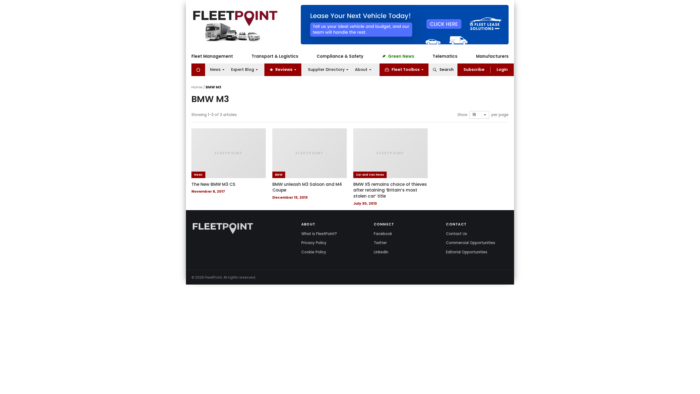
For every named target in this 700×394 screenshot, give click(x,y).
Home (196, 87)
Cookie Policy (313, 252)
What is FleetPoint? (319, 233)
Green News (401, 56)
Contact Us (456, 233)
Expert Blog (242, 69)
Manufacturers (492, 56)
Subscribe (474, 69)
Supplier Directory (326, 69)
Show (462, 115)
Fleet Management (212, 56)
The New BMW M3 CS (213, 184)
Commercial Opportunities (470, 242)
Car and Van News (370, 175)
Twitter (380, 242)
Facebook (383, 233)
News (215, 69)
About (361, 69)
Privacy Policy (313, 242)
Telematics (445, 56)
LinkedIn (381, 252)
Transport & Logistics (275, 56)
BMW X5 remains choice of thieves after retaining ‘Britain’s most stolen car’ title (390, 190)
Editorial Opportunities (466, 252)
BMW (278, 175)
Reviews (284, 69)
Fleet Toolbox (406, 69)
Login (502, 69)
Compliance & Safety (340, 56)
